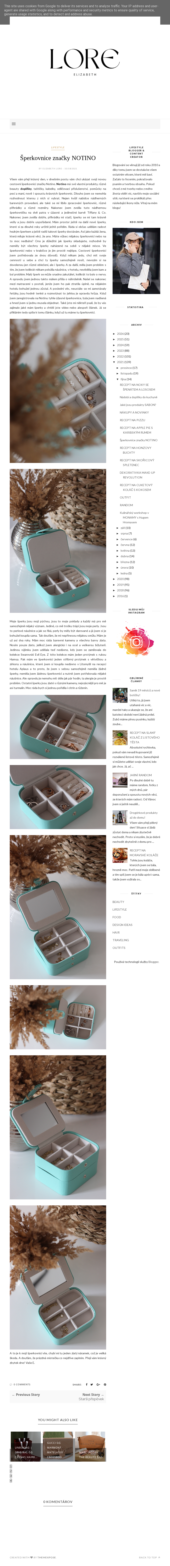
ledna (124, 573)
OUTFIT (125, 497)
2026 (120, 333)
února (124, 567)
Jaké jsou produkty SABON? (138, 404)
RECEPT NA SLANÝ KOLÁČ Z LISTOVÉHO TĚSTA (145, 737)
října (123, 379)
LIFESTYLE (58, 147)
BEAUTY (118, 902)
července (127, 539)
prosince (126, 367)
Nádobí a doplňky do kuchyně (138, 397)
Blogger (153, 962)
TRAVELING (121, 940)
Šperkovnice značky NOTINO (139, 440)
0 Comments (22, 1384)
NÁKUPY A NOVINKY (134, 412)
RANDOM (126, 505)
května (125, 550)
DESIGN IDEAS (122, 924)
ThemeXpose (47, 1557)
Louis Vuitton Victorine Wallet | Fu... (89, 1452)
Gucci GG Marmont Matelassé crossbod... (23, 1450)
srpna (124, 533)
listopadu (127, 373)
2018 (120, 590)
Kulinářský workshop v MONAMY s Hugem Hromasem (134, 517)
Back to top (148, 1557)
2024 (120, 345)
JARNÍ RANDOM (141, 775)
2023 (120, 350)
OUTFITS (119, 947)
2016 (120, 596)
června (125, 544)
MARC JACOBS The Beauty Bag (59, 1455)
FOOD (117, 917)
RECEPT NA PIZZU (132, 420)
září (123, 528)
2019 (120, 584)
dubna (125, 556)
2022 (120, 356)
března (125, 562)
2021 (120, 362)
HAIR (116, 932)
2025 (120, 339)
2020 (120, 579)
